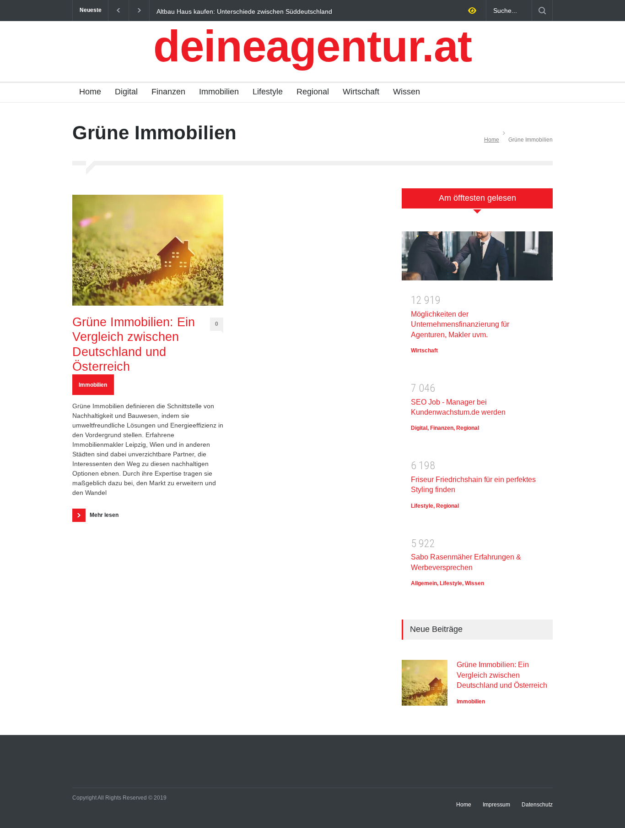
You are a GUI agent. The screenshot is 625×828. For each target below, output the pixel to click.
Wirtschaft (361, 91)
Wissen (406, 91)
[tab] (477, 203)
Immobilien (219, 91)
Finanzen (168, 91)
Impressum (496, 804)
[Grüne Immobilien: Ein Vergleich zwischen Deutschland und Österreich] (147, 250)
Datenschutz (537, 804)
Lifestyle (268, 91)
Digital (126, 91)
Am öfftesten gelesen (477, 198)
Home (90, 91)
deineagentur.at (312, 46)
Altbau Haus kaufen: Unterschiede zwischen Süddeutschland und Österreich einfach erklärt (244, 11)
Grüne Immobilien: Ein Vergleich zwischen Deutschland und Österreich (133, 344)
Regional (312, 91)
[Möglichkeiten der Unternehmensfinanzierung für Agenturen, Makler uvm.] (477, 259)
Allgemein (424, 583)
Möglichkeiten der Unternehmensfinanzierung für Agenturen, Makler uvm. (460, 324)
